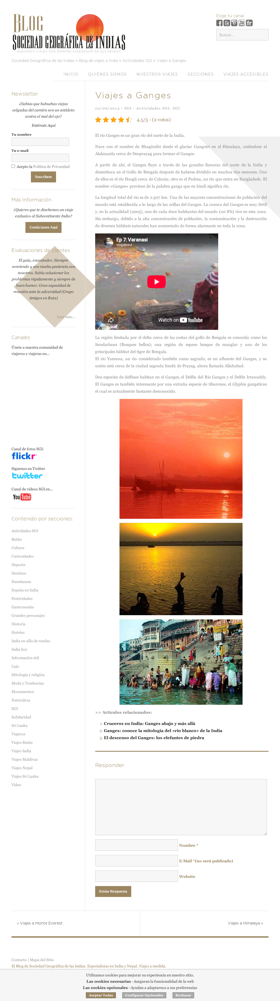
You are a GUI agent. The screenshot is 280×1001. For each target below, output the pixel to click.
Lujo (15, 666)
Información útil (25, 658)
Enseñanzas (21, 581)
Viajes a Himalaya (245, 923)
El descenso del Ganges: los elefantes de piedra (154, 737)
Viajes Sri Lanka (25, 776)
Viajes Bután (22, 742)
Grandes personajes (28, 615)
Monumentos (22, 691)
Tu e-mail (19, 151)
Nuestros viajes (157, 74)
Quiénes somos (107, 74)
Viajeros (18, 734)
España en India (24, 590)
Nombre (188, 845)
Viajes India (21, 751)
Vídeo (16, 785)
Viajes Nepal (22, 768)
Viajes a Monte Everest (40, 923)
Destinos (18, 573)
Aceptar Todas (101, 995)
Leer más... (66, 317)
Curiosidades (22, 556)
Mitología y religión (28, 675)
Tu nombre (21, 134)
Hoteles (18, 632)
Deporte (18, 564)
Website (187, 876)
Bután (16, 539)
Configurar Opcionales (144, 995)
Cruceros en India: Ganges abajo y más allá (149, 723)
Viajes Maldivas (24, 759)
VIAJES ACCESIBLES (246, 74)
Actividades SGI (153, 108)
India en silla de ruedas (30, 641)
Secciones (201, 74)
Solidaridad (21, 717)
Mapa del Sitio (42, 960)
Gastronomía (22, 607)
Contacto (19, 960)
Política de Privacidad (51, 166)
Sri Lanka (19, 725)
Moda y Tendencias (27, 683)
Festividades (22, 598)
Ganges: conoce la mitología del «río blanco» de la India (163, 730)
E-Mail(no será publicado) (206, 861)
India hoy (19, 649)
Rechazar (183, 995)
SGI (128, 108)
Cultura (17, 548)
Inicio (70, 74)
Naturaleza (20, 700)
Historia (18, 624)
